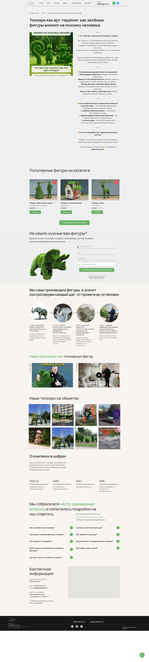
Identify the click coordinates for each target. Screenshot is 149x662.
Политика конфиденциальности (14, 624)
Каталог (57, 3)
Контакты (88, 3)
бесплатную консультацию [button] (88, 517)
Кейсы (65, 3)
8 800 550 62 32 (79, 622)
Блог (48, 3)
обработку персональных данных (96, 277)
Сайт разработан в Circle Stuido (129, 628)
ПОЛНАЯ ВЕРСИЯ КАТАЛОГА (74, 222)
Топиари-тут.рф (34, 13)
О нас (41, 3)
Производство (76, 3)
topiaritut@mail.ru (97, 622)
